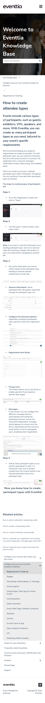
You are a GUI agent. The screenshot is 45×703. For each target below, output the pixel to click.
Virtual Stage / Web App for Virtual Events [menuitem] (21, 592)
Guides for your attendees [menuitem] (15, 643)
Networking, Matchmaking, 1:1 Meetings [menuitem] (23, 581)
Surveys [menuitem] (10, 618)
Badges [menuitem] (10, 576)
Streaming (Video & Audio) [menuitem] (18, 638)
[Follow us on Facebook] (40, 685)
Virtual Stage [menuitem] (9, 665)
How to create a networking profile (16, 526)
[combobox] (20, 61)
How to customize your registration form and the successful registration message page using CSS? (22, 539)
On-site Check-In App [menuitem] (15, 623)
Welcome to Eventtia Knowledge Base (18, 42)
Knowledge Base (10, 77)
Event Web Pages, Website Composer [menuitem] (23, 608)
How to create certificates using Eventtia (18, 532)
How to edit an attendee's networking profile (20, 520)
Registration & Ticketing (12, 96)
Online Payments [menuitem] (14, 604)
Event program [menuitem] (13, 586)
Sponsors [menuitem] (10, 613)
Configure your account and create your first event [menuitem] (20, 558)
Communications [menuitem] (13, 599)
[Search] (40, 61)
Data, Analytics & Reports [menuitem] (17, 628)
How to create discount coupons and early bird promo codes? (21, 548)
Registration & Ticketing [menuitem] (17, 571)
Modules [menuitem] (7, 660)
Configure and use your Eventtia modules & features (20, 84)
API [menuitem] (8, 633)
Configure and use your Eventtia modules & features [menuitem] (17, 565)
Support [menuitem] (7, 670)
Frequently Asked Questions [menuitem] (15, 648)
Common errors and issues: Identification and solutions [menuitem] (22, 654)
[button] (40, 557)
